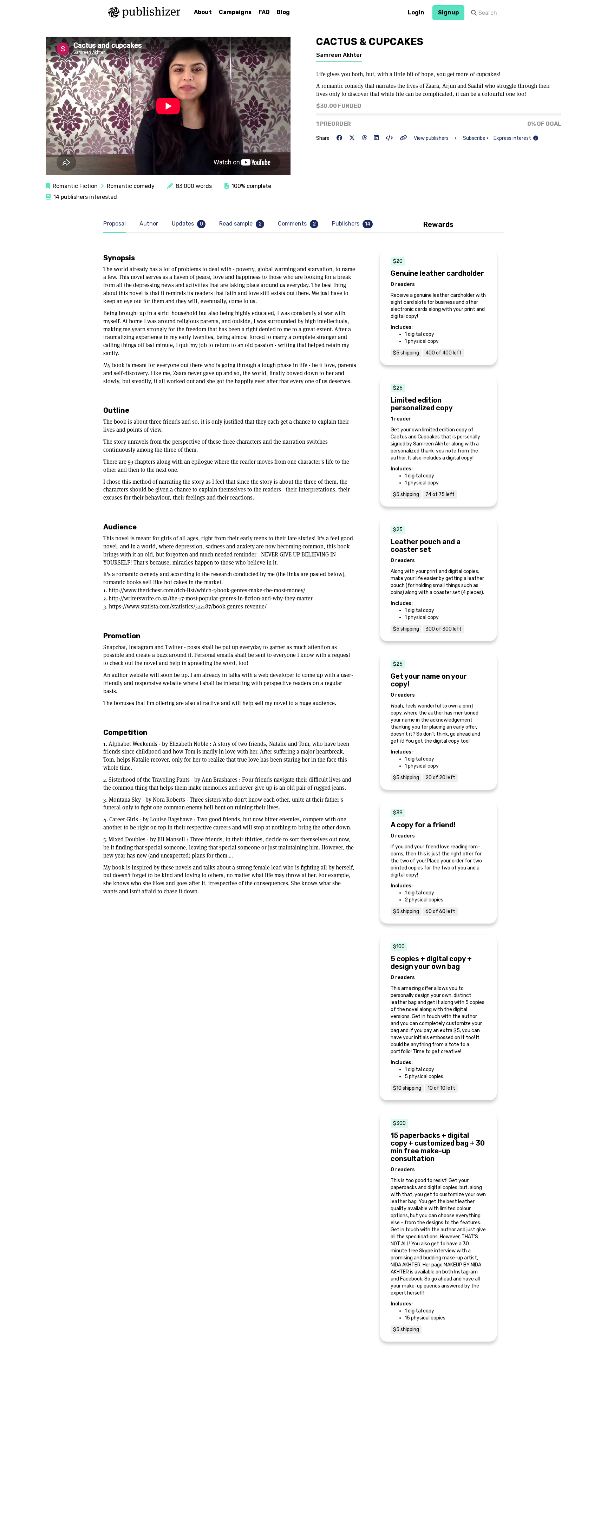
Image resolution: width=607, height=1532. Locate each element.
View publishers (431, 138)
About (203, 12)
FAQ (264, 12)
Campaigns (235, 12)
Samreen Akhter (339, 55)
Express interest (513, 138)
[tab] (116, 224)
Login (416, 12)
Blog (283, 12)
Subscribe (474, 138)
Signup (448, 12)
